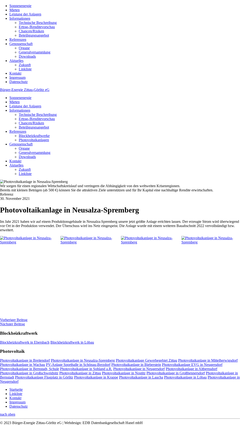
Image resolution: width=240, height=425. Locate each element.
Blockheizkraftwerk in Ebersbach (24, 342)
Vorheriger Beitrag (13, 320)
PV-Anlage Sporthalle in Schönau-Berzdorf (78, 365)
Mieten (14, 10)
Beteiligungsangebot (34, 35)
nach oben (7, 414)
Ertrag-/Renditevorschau (37, 27)
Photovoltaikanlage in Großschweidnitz (29, 373)
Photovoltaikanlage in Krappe (96, 377)
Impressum (17, 78)
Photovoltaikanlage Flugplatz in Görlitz (44, 377)
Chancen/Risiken (31, 31)
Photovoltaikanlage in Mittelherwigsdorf (208, 360)
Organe (24, 48)
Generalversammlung (34, 52)
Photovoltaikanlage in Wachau (22, 365)
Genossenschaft (21, 44)
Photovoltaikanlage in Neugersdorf (139, 369)
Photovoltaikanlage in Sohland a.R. (86, 369)
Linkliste (25, 69)
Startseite (16, 389)
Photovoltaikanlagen (34, 140)
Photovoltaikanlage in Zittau (80, 373)
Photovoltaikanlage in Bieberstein (136, 365)
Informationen (19, 18)
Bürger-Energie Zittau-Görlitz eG (24, 90)
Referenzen (17, 40)
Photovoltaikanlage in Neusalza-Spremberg (83, 360)
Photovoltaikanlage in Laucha (141, 377)
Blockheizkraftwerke (34, 136)
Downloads (27, 56)
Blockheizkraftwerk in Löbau (72, 342)
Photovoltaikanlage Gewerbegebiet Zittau (146, 360)
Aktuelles (16, 61)
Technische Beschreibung (38, 23)
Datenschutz (18, 82)
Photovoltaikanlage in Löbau (185, 377)
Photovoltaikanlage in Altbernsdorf (191, 369)
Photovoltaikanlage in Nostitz (124, 373)
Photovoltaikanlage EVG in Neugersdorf (192, 365)
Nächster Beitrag (12, 324)
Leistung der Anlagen (25, 14)
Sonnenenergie (20, 6)
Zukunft (25, 65)
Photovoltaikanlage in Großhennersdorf (175, 373)
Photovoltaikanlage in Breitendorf (25, 360)
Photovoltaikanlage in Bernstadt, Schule (29, 369)
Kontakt (15, 73)
